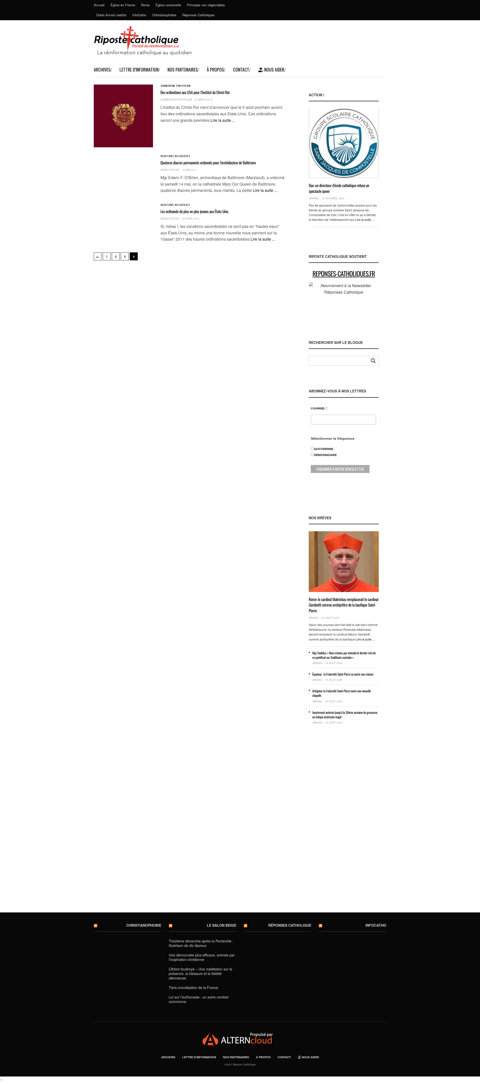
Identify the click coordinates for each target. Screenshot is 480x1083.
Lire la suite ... (222, 120)
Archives (102, 69)
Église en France (122, 5)
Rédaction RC (170, 170)
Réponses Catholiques (198, 15)
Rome (145, 5)
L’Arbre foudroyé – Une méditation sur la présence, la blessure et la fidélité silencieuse (200, 973)
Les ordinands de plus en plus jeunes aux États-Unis (194, 211)
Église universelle (168, 5)
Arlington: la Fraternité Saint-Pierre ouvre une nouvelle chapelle (341, 693)
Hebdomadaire (325, 454)
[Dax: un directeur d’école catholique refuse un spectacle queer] (344, 143)
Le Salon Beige (221, 925)
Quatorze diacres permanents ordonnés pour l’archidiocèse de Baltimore (208, 163)
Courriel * (319, 408)
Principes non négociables (206, 5)
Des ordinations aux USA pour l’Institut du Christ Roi (195, 92)
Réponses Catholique (289, 925)
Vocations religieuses (175, 156)
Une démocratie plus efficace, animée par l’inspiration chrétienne (202, 957)
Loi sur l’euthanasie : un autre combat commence (198, 999)
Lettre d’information (139, 69)
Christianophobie (164, 15)
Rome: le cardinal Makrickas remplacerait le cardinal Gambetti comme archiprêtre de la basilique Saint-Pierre (343, 605)
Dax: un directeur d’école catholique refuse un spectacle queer (339, 188)
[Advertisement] (344, 822)
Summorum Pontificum (175, 86)
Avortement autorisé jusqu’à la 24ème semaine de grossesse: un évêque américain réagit (345, 714)
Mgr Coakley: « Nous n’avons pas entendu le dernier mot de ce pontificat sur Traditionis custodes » (344, 655)
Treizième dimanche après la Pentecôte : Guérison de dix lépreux (201, 943)
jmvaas (314, 198)
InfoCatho (139, 15)
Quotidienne (323, 448)
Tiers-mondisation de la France (193, 987)
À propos (215, 69)
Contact (241, 69)
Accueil (99, 5)
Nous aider (273, 69)
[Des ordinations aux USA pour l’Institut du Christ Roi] (123, 116)
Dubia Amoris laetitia (111, 15)
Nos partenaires (183, 69)
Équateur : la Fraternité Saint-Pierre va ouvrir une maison (342, 674)
